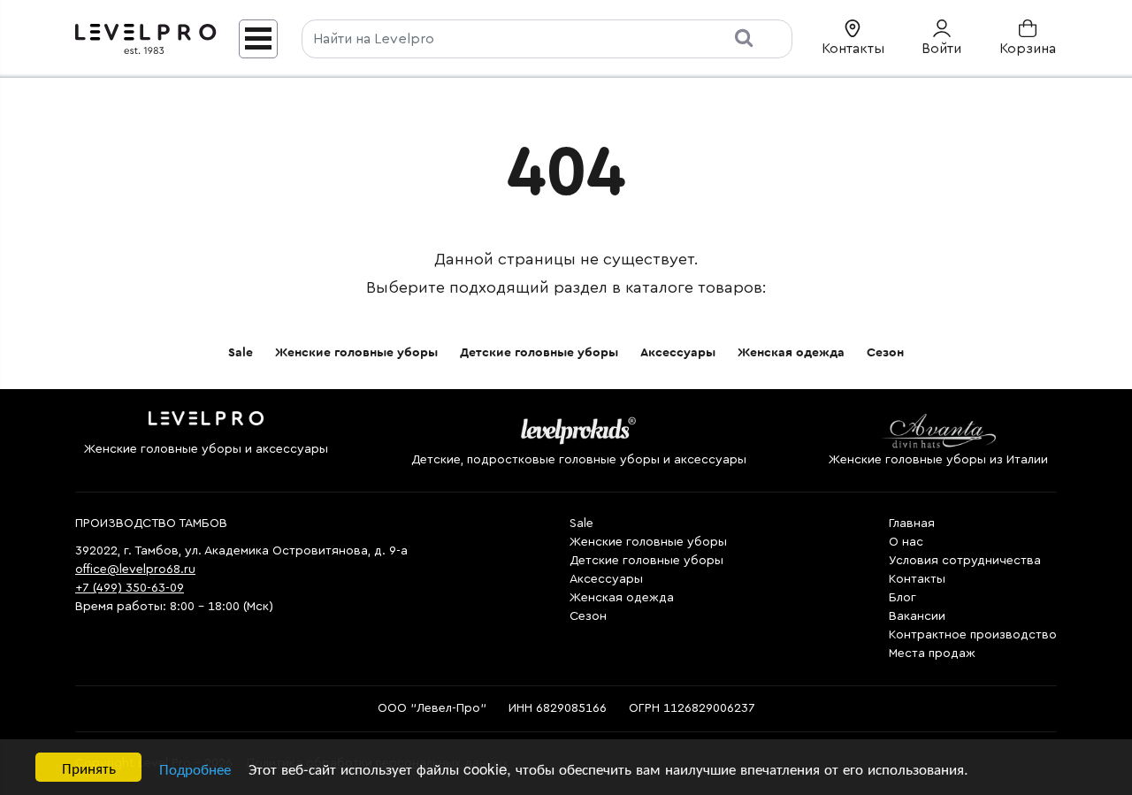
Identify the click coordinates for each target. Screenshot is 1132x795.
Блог (902, 598)
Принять (89, 767)
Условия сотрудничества (965, 560)
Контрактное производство (973, 635)
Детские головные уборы (539, 353)
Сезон (885, 353)
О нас (906, 542)
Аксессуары (677, 353)
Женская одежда (791, 353)
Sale (240, 353)
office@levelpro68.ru (135, 569)
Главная (912, 523)
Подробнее (195, 768)
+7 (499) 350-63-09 (129, 588)
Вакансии (917, 616)
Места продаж (932, 653)
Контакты (917, 579)
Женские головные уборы (356, 353)
